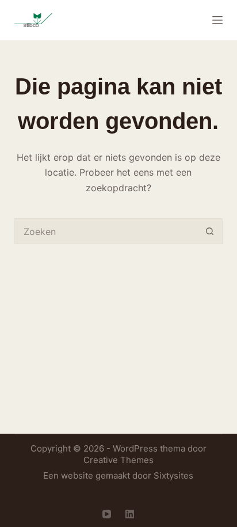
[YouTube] (106, 514)
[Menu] (217, 20)
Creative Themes (118, 459)
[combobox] (106, 231)
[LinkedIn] (129, 514)
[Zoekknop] (209, 231)
